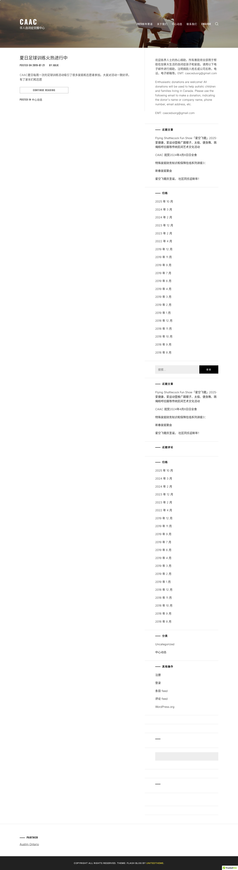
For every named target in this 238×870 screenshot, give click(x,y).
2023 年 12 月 (164, 225)
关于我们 (162, 24)
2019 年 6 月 (163, 281)
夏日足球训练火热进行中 (44, 57)
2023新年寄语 (145, 24)
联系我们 (192, 24)
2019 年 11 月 (163, 257)
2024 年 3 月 (163, 209)
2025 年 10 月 (164, 201)
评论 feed (161, 698)
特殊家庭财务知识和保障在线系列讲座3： (181, 163)
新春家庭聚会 (163, 171)
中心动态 (177, 24)
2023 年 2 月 (163, 233)
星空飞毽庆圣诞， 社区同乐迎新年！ (178, 179)
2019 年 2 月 (163, 304)
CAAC (28, 21)
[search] (216, 24)
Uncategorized (164, 644)
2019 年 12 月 (163, 249)
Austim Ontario (29, 844)
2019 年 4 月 (163, 289)
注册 (158, 675)
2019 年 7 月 (163, 273)
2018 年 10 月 (163, 336)
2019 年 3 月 (163, 296)
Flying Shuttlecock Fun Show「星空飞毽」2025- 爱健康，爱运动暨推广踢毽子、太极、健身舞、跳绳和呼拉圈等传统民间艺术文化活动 (186, 142)
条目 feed (161, 691)
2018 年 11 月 (163, 328)
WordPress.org (164, 706)
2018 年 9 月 (163, 344)
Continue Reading (44, 90)
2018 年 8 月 (163, 352)
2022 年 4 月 (163, 241)
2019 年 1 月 (163, 313)
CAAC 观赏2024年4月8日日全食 (176, 155)
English (206, 24)
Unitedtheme (154, 863)
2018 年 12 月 (163, 320)
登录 (158, 683)
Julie (56, 65)
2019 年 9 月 (163, 265)
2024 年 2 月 (163, 217)
